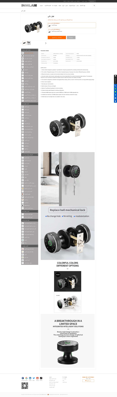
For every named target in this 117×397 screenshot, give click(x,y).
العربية (75, 1)
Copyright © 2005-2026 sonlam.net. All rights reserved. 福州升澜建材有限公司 (34, 394)
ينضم (63, 380)
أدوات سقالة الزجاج (25, 211)
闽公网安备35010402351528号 (54, 394)
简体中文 (65, 1)
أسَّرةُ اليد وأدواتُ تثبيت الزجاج (27, 154)
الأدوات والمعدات (25, 246)
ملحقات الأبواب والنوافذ (26, 50)
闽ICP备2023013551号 (64, 394)
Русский (72, 1)
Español (78, 1)
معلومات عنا (64, 378)
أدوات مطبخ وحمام (25, 103)
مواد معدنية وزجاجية (25, 220)
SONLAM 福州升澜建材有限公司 (29, 6)
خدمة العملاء (88, 380)
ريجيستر (86, 1)
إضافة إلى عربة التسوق (57, 37)
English (68, 1)
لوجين (83, 1)
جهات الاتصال (65, 382)
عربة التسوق (92, 1)
